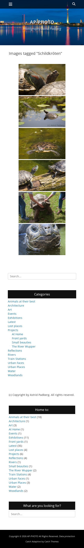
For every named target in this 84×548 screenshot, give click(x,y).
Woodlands (15, 375)
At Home (17, 334)
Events (12, 314)
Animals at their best (21, 301)
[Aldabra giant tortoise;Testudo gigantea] (42, 239)
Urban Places (16, 367)
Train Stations (17, 359)
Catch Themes (52, 541)
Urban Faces (16, 363)
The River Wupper (24, 346)
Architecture (16, 305)
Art (10, 309)
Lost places (15, 326)
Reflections (15, 350)
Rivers (12, 354)
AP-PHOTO (42, 22)
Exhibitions (15, 318)
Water (12, 371)
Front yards (19, 338)
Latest (12, 322)
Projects (13, 330)
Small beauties (21, 342)
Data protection (67, 536)
